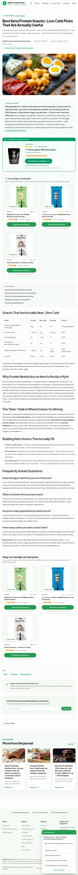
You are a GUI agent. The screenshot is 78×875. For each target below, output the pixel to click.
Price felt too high (51, 850)
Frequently (14, 303)
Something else (59, 870)
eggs (26, 369)
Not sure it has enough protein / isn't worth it (59, 844)
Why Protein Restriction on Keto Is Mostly (20, 293)
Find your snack (27, 836)
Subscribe (66, 709)
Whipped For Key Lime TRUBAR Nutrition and (18, 215)
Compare (66, 3)
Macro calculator (27, 843)
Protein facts (26, 850)
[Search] (31, 3)
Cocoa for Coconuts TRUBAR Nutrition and (56, 215)
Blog (74, 3)
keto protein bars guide (19, 428)
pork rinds (13, 369)
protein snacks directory (16, 130)
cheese (20, 369)
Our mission (6, 825)
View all (70, 744)
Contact (43, 825)
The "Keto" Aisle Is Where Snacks (19, 296)
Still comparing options (53, 855)
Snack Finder (55, 3)
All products (26, 825)
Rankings (45, 3)
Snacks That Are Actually (18, 290)
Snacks (37, 3)
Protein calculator (28, 839)
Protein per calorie (28, 829)
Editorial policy (7, 832)
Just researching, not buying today (56, 865)
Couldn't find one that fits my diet (56, 860)
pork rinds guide (11, 521)
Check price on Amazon (21, 224)
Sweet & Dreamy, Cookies (20, 262)
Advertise (44, 829)
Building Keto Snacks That (17, 300)
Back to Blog (9, 16)
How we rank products (9, 829)
